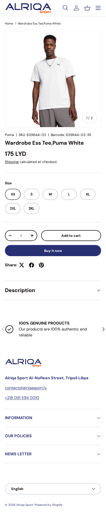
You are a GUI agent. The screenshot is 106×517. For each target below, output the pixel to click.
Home (9, 24)
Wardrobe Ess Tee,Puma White (39, 24)
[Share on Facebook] (31, 265)
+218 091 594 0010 (22, 397)
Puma (9, 135)
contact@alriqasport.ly (26, 387)
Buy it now (53, 250)
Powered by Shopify (49, 505)
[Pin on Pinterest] (41, 265)
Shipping (12, 162)
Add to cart (71, 235)
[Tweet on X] (22, 265)
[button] (87, 7)
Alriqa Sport (24, 505)
